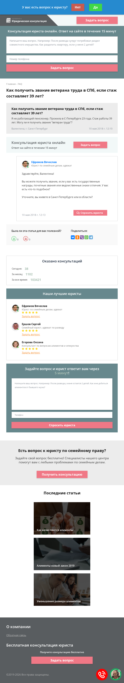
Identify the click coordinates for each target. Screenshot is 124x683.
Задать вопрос (97, 20)
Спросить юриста (92, 212)
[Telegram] (91, 237)
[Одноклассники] (77, 237)
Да (95, 7)
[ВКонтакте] (73, 237)
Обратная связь (16, 635)
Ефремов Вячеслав (44, 162)
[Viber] (82, 237)
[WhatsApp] (86, 237)
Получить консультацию (62, 474)
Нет (78, 7)
